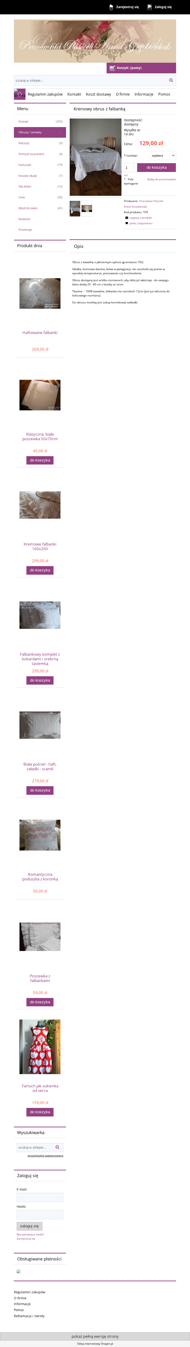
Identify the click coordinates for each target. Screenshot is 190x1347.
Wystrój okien (28, 208)
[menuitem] (45, 94)
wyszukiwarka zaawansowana (45, 1155)
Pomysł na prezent (31, 154)
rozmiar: (131, 155)
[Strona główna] (95, 39)
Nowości (24, 219)
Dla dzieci (25, 186)
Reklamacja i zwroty (29, 1316)
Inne (22, 197)
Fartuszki (25, 165)
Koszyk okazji (28, 176)
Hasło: (21, 1206)
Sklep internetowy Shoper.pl (95, 1344)
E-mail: (22, 1189)
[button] (138, 218)
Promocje (25, 230)
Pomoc (19, 1310)
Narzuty (24, 143)
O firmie (20, 1298)
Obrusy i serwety (30, 132)
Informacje (22, 1304)
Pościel (23, 121)
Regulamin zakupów (29, 1292)
